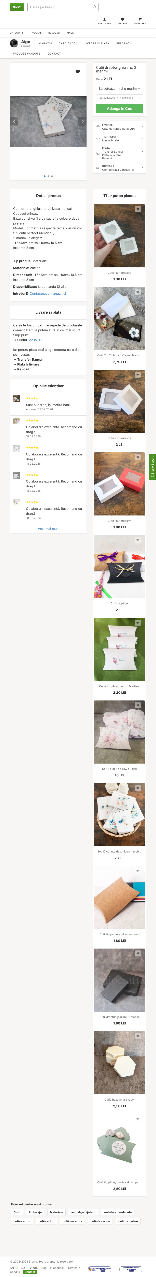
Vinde (34, 1267)
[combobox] (119, 88)
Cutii (17, 1212)
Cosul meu (140, 23)
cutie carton (22, 1221)
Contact (54, 53)
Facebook (57, 1267)
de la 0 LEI (37, 340)
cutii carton (46, 1221)
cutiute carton (128, 1221)
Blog (44, 1267)
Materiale (56, 1212)
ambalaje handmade (118, 1212)
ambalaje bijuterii (83, 1212)
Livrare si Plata (97, 43)
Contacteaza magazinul (48, 293)
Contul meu (105, 23)
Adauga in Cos (119, 108)
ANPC (14, 1267)
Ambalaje (35, 1212)
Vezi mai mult (48, 529)
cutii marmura (72, 1221)
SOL (23, 1267)
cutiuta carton (100, 1221)
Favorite (123, 23)
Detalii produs (48, 196)
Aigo (25, 41)
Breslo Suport (152, 465)
